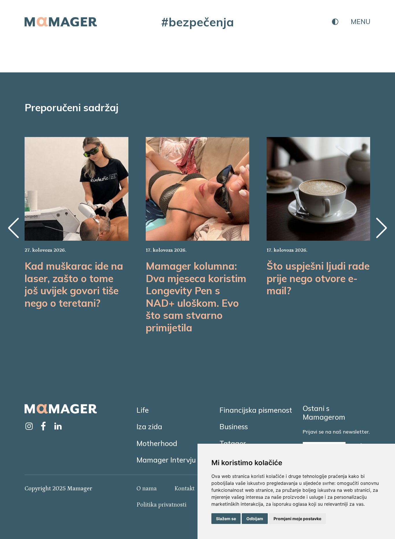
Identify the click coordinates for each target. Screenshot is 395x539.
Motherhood (156, 443)
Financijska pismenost (255, 409)
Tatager (232, 443)
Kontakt (184, 488)
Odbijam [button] (254, 518)
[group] (76, 223)
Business (233, 426)
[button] (13, 228)
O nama (146, 488)
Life (142, 409)
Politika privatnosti (161, 504)
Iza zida (149, 426)
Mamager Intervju (166, 459)
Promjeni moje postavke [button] (297, 518)
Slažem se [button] (226, 518)
